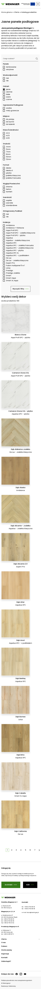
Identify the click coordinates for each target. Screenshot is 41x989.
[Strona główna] (10, 4)
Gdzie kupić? (6, 961)
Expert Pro (10, 263)
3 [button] (16, 850)
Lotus (8, 268)
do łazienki (10, 124)
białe (8, 94)
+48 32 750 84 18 (29, 909)
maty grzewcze (12, 110)
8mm (8, 154)
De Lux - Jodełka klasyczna (17, 260)
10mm (8, 157)
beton (8, 189)
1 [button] (7, 850)
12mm (8, 159)
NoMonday (12, 986)
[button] (39, 850)
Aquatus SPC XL (12, 253)
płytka (8, 173)
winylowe (10, 69)
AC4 (8, 133)
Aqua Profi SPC (12, 230)
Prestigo (9, 270)
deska (8, 168)
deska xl (9, 170)
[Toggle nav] (38, 4)
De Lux (8, 258)
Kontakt (4, 957)
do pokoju (10, 119)
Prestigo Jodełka (13, 273)
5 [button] (25, 850)
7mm (8, 152)
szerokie (9, 203)
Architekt (9, 885)
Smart (8, 275)
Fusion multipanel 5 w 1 (15, 265)
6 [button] (30, 850)
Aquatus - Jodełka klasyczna (18, 240)
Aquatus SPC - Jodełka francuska (20, 245)
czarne (9, 99)
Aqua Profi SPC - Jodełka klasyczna (20, 233)
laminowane (11, 67)
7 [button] (34, 850)
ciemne (9, 92)
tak (7, 78)
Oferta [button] (4, 939)
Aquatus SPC (11, 243)
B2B (28, 885)
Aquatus (9, 238)
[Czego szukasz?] (37, 58)
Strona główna (6, 12)
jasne (8, 89)
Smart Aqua (11, 278)
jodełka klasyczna (13, 175)
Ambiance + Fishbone (15, 228)
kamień (9, 191)
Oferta (16, 12)
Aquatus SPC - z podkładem (17, 255)
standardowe (11, 205)
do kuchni (10, 122)
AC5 (8, 135)
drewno (9, 186)
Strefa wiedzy (6, 950)
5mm (8, 149)
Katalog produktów (29, 12)
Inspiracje (5, 953)
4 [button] (20, 850)
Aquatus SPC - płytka (15, 250)
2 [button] (11, 850)
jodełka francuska (13, 178)
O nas (3, 942)
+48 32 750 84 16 (29, 907)
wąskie (9, 200)
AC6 (8, 138)
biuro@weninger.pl (33, 912)
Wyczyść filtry (18, 289)
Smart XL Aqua (12, 280)
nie (7, 80)
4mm (8, 147)
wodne (9, 108)
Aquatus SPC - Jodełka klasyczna (19, 248)
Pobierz (4, 946)
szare (8, 97)
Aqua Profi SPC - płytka (15, 235)
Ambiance (10, 225)
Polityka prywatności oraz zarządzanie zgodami (16, 980)
